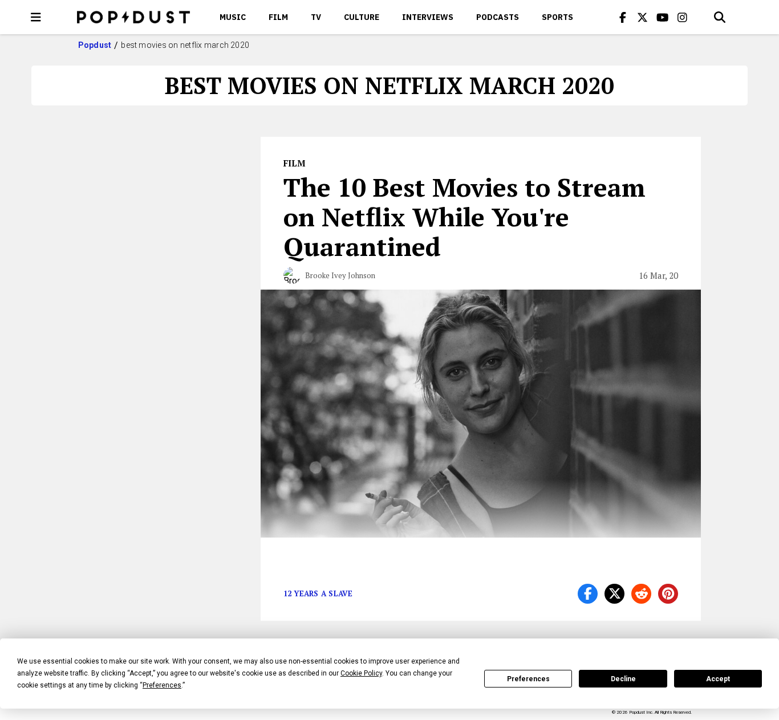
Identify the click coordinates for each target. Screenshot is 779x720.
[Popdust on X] (642, 17)
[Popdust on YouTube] (662, 17)
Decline (623, 679)
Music (233, 17)
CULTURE (361, 17)
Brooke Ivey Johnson (340, 275)
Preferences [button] (162, 685)
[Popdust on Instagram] (682, 17)
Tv (316, 17)
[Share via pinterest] (668, 594)
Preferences (528, 679)
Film (278, 17)
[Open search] (720, 17)
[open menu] (36, 17)
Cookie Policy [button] (361, 673)
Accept (718, 679)
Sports (557, 17)
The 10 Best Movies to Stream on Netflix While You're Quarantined (464, 216)
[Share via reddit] (641, 594)
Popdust (95, 45)
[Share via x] (614, 594)
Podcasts (497, 17)
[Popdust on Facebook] (622, 17)
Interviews (427, 17)
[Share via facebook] (588, 594)
